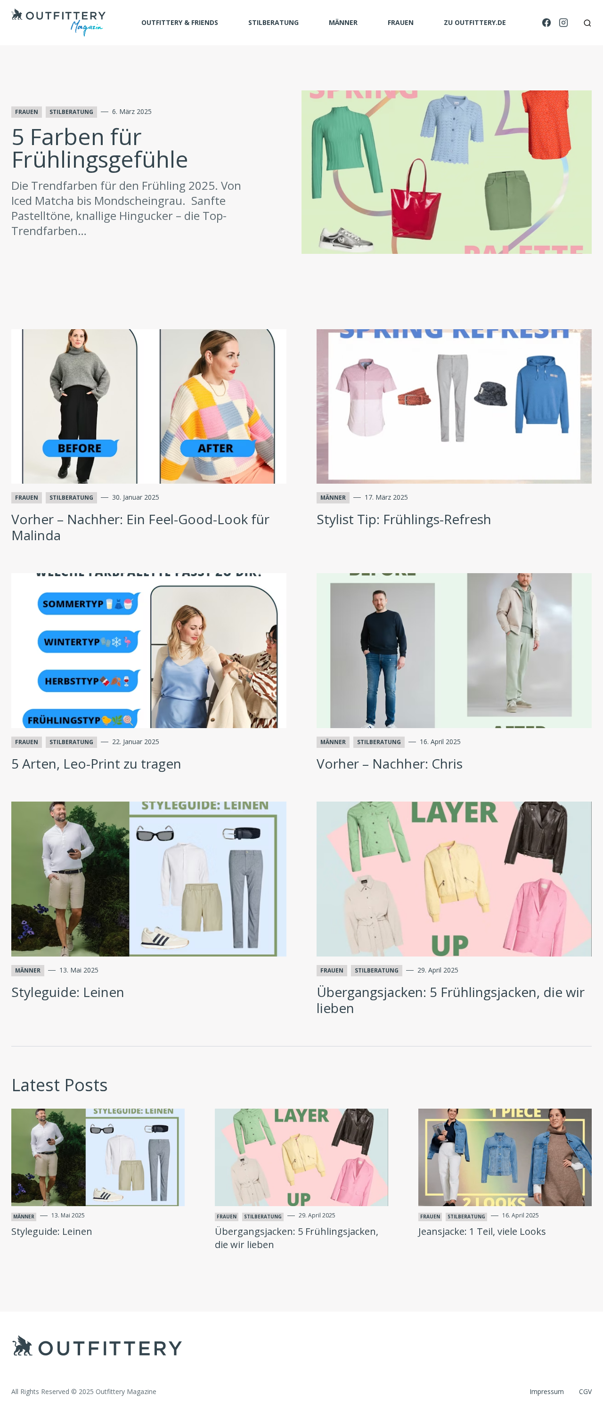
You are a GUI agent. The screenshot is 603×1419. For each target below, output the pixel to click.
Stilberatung (273, 22)
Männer (343, 22)
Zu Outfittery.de (475, 22)
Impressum (547, 1391)
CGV (585, 1391)
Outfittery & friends (179, 22)
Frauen (401, 22)
